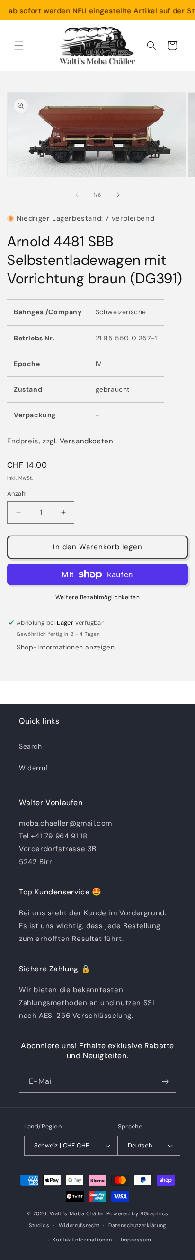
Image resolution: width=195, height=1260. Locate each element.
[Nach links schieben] (76, 194)
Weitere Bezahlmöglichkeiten (97, 597)
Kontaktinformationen (82, 1239)
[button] (19, 45)
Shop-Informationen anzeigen (66, 647)
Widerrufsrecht (79, 1225)
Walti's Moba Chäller (77, 1213)
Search (30, 746)
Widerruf (33, 767)
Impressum (136, 1239)
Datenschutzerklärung (137, 1225)
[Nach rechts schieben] (118, 194)
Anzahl (17, 493)
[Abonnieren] (165, 1082)
